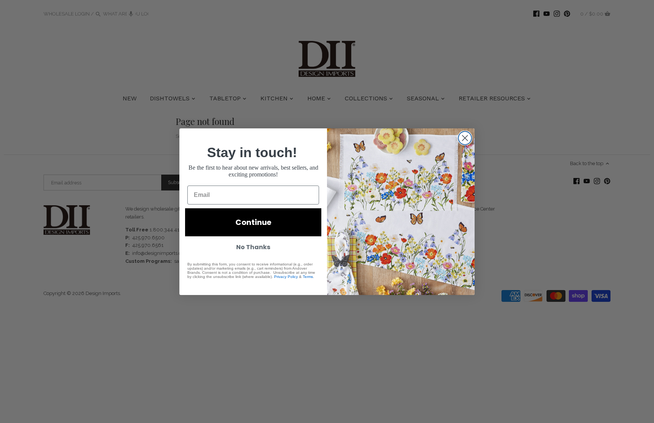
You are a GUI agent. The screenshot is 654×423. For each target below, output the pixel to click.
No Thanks (253, 247)
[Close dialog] (465, 138)
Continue (253, 222)
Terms (308, 277)
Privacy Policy (286, 277)
